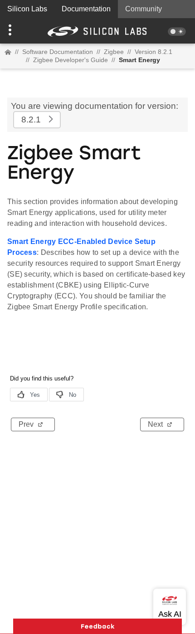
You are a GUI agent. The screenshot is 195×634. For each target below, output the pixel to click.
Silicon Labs (27, 9)
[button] (14, 31)
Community (143, 9)
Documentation (86, 9)
